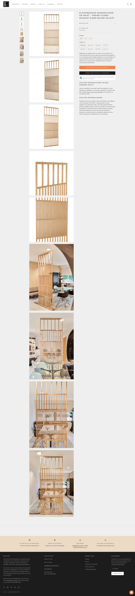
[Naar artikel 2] (22, 19)
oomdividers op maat (11, 580)
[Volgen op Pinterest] (11, 587)
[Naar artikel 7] (22, 47)
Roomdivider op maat (77, 545)
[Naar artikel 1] (22, 14)
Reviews (25, 4)
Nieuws (33, 4)
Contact (60, 4)
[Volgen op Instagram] (7, 587)
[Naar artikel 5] (22, 34)
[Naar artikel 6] (22, 40)
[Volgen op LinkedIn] (15, 587)
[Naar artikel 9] (22, 60)
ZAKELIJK (41, 4)
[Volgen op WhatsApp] (18, 587)
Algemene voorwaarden (91, 564)
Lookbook (50, 4)
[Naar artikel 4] (22, 29)
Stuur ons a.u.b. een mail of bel (95, 92)
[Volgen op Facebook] (4, 587)
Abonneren (117, 573)
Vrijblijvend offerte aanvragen (97, 73)
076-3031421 (48, 569)
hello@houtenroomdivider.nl (51, 565)
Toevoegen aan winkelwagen (97, 67)
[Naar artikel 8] (22, 53)
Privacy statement (89, 567)
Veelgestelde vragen (90, 569)
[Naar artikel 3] (22, 24)
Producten (15, 4)
